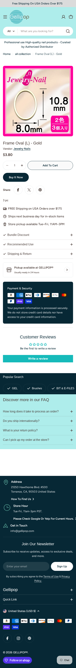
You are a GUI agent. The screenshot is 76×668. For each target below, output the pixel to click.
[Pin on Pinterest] (40, 189)
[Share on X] (29, 189)
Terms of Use (51, 576)
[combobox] (38, 31)
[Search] (68, 31)
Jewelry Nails (21, 148)
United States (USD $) (22, 611)
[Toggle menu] (5, 17)
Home (7, 54)
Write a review (38, 358)
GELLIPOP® (20, 652)
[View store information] (67, 270)
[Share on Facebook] (18, 189)
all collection (23, 54)
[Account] (63, 17)
